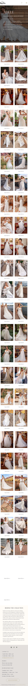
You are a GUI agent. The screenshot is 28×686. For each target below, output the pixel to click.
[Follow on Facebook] (14, 647)
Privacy (24, 684)
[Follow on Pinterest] (17, 647)
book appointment (12, 680)
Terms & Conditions (19, 684)
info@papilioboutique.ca (8, 657)
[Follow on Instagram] (11, 647)
